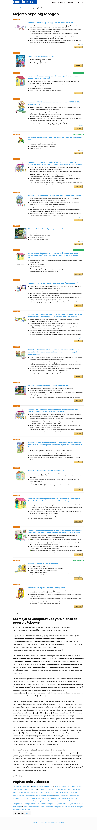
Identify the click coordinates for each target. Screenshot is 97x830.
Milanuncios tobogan (71, 792)
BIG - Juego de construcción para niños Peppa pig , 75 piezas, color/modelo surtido (55, 139)
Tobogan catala (72, 804)
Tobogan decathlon (63, 789)
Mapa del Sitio (61, 822)
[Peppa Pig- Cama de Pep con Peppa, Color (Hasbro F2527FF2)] (20, 28)
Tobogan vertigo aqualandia (57, 801)
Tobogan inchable (31, 789)
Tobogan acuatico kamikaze (29, 792)
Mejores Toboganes (19, 8)
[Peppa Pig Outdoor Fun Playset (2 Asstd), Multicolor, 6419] (20, 390)
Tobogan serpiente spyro (28, 798)
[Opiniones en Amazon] (20, 262)
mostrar (27, 813)
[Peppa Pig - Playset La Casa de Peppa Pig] (20, 569)
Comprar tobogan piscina (47, 789)
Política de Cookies (43, 822)
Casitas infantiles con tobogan (33, 807)
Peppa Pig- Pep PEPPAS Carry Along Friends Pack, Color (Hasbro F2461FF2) (55, 195)
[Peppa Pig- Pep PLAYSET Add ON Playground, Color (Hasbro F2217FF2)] (20, 288)
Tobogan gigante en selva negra (51, 792)
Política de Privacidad (52, 822)
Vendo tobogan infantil (28, 804)
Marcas (60, 2)
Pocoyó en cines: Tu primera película (41, 56)
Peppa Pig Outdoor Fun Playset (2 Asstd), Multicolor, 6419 (48, 385)
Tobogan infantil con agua (22, 787)
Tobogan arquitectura (39, 801)
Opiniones (70, 2)
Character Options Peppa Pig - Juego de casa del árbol (48, 229)
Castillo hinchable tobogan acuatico (25, 795)
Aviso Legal (35, 822)
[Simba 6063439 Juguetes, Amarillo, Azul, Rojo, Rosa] (20, 593)
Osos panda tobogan (52, 807)
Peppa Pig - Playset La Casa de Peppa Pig (43, 563)
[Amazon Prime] (80, 44)
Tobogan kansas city (61, 795)
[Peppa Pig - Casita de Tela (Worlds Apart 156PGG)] (20, 476)
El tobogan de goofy (46, 795)
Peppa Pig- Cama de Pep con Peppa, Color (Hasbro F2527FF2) (50, 23)
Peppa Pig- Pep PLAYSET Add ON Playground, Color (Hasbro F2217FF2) (53, 283)
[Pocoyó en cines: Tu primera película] (20, 61)
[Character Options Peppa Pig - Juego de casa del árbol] (20, 233)
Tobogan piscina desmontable (42, 787)
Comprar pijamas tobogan (47, 798)
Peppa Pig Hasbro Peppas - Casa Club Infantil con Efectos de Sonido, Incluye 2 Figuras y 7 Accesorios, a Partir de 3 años (53, 410)
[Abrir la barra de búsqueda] (82, 2)
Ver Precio (79, 47)
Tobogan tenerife (60, 804)
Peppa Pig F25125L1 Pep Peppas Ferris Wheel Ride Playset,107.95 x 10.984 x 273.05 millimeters (54, 103)
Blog (78, 2)
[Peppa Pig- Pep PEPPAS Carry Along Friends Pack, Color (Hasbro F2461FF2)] (20, 200)
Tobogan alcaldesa (67, 807)
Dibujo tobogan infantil (61, 787)
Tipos (53, 2)
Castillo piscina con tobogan (67, 798)
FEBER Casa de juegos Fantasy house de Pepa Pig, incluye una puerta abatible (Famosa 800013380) (53, 77)
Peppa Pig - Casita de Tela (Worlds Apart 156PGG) (46, 471)
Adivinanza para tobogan (22, 801)
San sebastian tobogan (45, 804)
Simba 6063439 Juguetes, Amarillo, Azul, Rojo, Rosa (46, 588)
